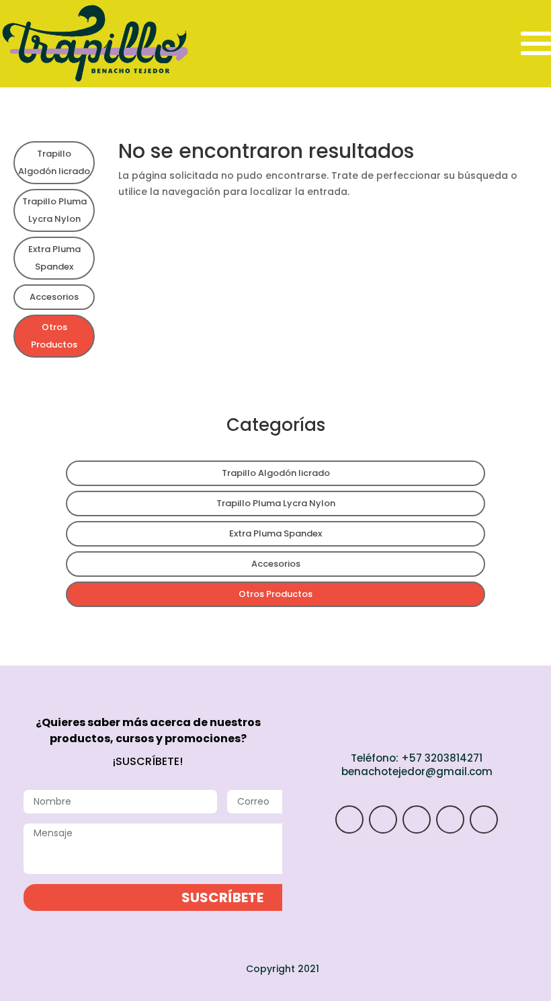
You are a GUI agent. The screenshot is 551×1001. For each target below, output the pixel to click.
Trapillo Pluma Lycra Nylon (54, 210)
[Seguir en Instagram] (349, 819)
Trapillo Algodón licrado (54, 162)
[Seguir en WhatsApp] (383, 819)
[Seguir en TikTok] (416, 819)
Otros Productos (54, 336)
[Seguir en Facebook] (450, 819)
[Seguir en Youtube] (484, 819)
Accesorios (54, 296)
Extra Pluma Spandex (54, 258)
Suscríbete (222, 897)
